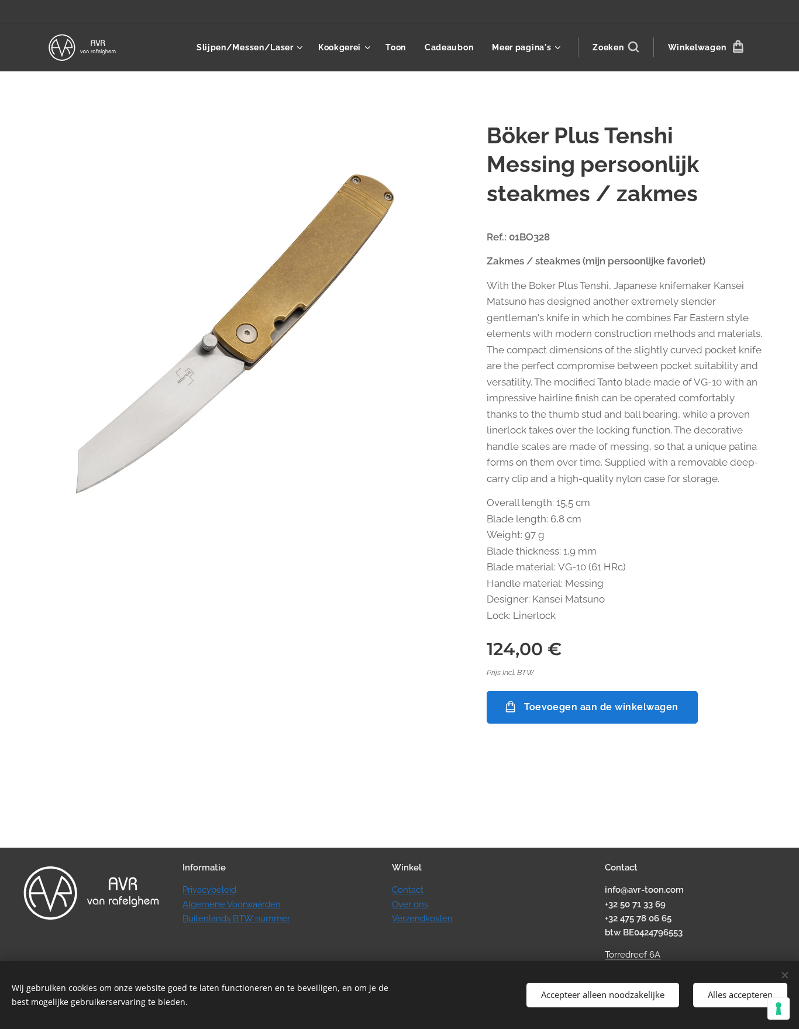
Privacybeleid (209, 890)
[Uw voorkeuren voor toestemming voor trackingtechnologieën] (778, 1008)
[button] (615, 47)
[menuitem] (251, 47)
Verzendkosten (422, 918)
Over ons (410, 904)
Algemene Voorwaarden (231, 904)
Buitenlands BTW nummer (236, 918)
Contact (407, 890)
